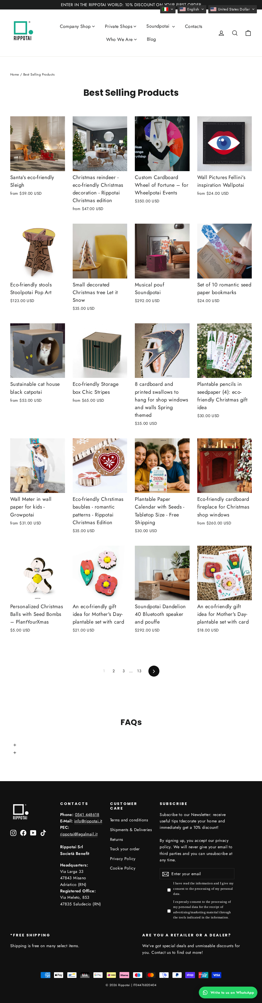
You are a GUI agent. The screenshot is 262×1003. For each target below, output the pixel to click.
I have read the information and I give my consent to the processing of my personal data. (203, 889)
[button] (168, 9)
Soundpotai (158, 26)
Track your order (125, 849)
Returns (116, 839)
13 (139, 671)
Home (14, 74)
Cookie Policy (123, 868)
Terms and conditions (129, 820)
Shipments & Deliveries (131, 830)
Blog (151, 39)
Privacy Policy (123, 859)
